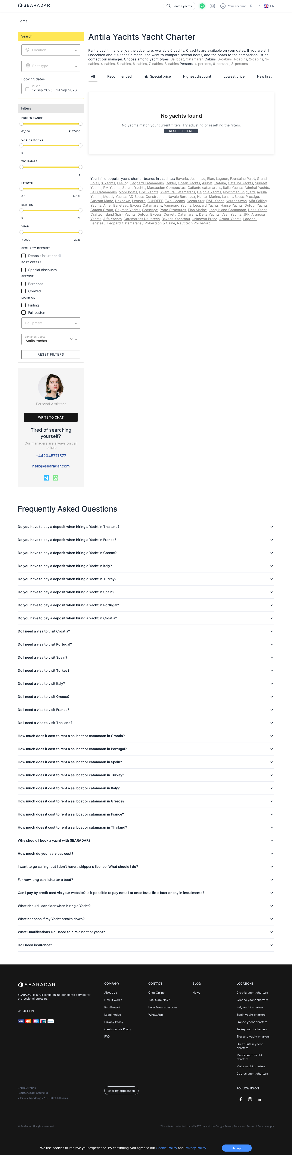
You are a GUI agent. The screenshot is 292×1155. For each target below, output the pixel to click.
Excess (156, 214)
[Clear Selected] (71, 339)
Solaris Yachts (133, 187)
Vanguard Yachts (177, 205)
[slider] (21, 123)
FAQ (107, 1036)
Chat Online (156, 992)
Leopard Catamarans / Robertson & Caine (141, 223)
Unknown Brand (204, 219)
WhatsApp (155, 1015)
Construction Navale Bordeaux (170, 196)
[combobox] (50, 66)
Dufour (142, 214)
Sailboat (177, 59)
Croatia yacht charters (252, 992)
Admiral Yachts (257, 187)
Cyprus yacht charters (252, 1073)
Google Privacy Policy (228, 1126)
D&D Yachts (148, 192)
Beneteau (120, 205)
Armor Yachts (230, 219)
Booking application (121, 1091)
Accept (237, 1148)
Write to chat (51, 417)
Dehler (171, 183)
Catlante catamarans (204, 187)
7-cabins (156, 64)
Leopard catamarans (147, 183)
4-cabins (108, 64)
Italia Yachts (233, 187)
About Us (110, 992)
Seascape (150, 210)
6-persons (221, 64)
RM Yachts (111, 187)
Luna (226, 196)
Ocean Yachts (189, 183)
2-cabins (256, 59)
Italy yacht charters (250, 1007)
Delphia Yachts (209, 192)
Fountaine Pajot (242, 178)
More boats (128, 192)
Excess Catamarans (146, 205)
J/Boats (238, 196)
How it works (113, 1000)
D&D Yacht (215, 201)
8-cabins (172, 64)
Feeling (122, 183)
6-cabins (140, 64)
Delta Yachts (209, 214)
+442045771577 (51, 456)
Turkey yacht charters (252, 1029)
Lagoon (222, 178)
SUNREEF (155, 201)
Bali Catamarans (103, 192)
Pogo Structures (173, 210)
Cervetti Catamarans (180, 214)
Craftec (96, 214)
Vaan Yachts (231, 214)
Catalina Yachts (240, 183)
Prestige (252, 196)
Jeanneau (197, 178)
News (196, 992)
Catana (220, 183)
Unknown (122, 201)
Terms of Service (257, 1126)
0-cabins (225, 59)
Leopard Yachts (206, 205)
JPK (246, 214)
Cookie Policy (167, 1148)
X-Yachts (108, 183)
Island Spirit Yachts (120, 214)
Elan (210, 178)
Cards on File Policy (117, 1029)
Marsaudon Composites (166, 187)
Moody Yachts (115, 196)
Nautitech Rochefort (193, 223)
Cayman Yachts (127, 210)
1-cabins (240, 59)
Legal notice (112, 1015)
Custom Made (101, 201)
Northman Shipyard (239, 192)
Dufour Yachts (256, 205)
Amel (107, 205)
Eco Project (112, 1007)
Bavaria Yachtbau (176, 219)
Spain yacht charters (251, 1015)
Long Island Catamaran (227, 210)
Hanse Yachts (232, 205)
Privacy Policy (113, 1022)
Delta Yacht (257, 210)
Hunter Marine (208, 196)
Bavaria (182, 178)
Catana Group (101, 210)
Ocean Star (195, 201)
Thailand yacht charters (253, 1036)
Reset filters (51, 354)
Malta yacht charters (251, 1066)
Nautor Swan (236, 201)
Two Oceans (175, 201)
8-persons (239, 64)
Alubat (207, 183)
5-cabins (124, 64)
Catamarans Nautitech (142, 219)
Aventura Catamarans (177, 192)
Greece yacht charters (252, 1000)
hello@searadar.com (51, 466)
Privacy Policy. (195, 1148)
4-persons (203, 64)
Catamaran (195, 59)
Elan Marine (197, 210)
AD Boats (136, 196)
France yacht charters (252, 1022)
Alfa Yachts (112, 219)
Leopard (139, 201)
